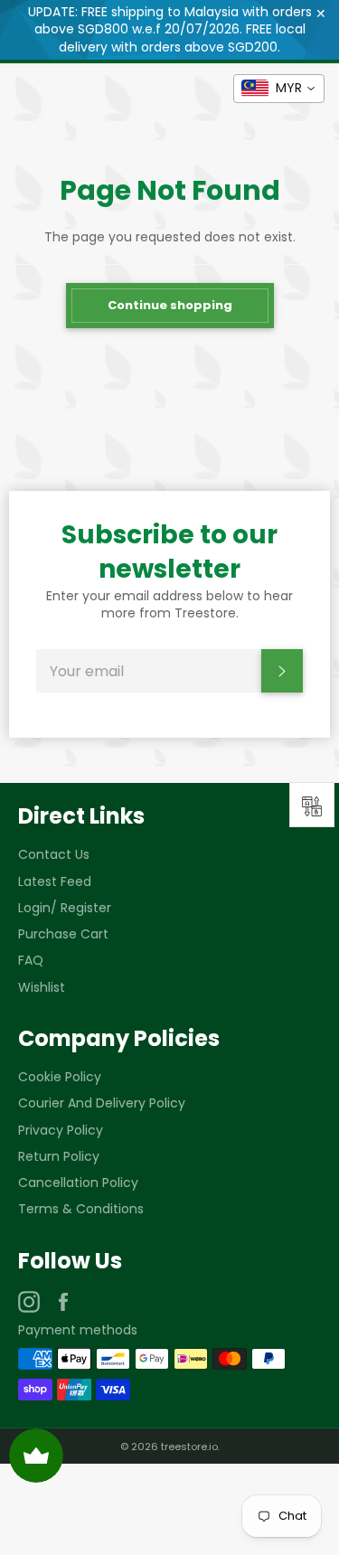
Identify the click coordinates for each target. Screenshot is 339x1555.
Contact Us (53, 854)
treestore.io (189, 1446)
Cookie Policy (59, 1077)
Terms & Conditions (81, 1209)
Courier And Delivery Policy (101, 1103)
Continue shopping (170, 305)
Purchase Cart (63, 934)
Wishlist (41, 987)
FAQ (30, 960)
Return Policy (58, 1156)
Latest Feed (54, 881)
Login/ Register (64, 908)
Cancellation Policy (78, 1182)
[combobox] (279, 88)
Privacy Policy (60, 1130)
